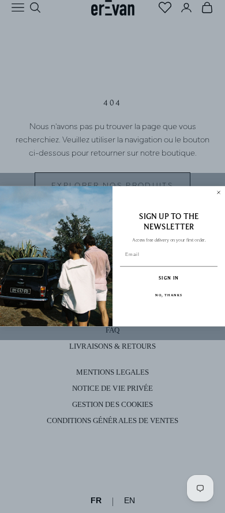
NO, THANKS (168, 295)
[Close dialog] (218, 192)
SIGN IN (169, 278)
